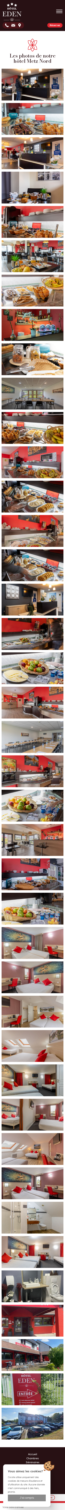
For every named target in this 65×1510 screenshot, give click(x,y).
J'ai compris (27, 1497)
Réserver (55, 25)
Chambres (32, 1458)
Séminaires (32, 1462)
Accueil (32, 1454)
